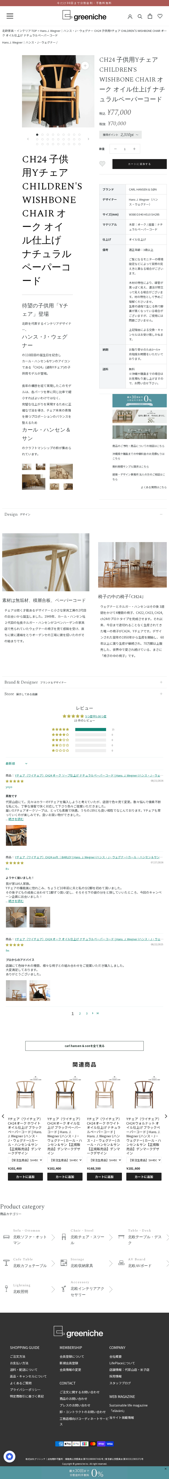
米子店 (144, 1369)
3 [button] (87, 1013)
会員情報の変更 (70, 1369)
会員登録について (72, 1356)
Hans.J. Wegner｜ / (29, 42)
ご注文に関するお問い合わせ (80, 1392)
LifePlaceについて (122, 1363)
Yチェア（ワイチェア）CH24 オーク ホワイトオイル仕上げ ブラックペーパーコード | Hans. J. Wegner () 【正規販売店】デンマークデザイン (25, 1136)
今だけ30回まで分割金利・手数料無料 (84, 3)
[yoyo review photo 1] (16, 835)
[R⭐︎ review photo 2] (39, 917)
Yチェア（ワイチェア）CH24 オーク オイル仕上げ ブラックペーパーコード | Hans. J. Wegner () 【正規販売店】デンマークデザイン (64, 1136)
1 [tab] (46, 588)
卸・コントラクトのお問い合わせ (83, 1412)
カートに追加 (25, 1176)
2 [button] (80, 1013)
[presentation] (3, 1116)
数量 (102, 149)
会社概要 (115, 1356)
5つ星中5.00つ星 (96, 716)
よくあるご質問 (20, 1383)
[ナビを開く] (10, 16)
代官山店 (131, 1369)
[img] (15, 781)
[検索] (140, 16)
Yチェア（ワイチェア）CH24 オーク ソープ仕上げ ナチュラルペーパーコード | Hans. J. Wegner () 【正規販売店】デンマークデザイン (84, 777)
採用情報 (115, 1376)
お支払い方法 (19, 1363)
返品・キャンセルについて (28, 1376)
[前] (28, 139)
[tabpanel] (45, 565)
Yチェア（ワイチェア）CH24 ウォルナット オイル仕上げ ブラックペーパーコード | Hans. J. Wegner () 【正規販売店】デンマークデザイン (143, 1136)
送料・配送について (24, 1369)
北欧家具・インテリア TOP (19, 31)
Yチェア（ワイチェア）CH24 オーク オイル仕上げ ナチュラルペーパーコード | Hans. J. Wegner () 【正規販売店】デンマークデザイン (84, 941)
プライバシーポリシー (25, 1389)
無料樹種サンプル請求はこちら (130, 466)
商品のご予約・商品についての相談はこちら (138, 446)
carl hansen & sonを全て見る (85, 1046)
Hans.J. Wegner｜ (67, 31)
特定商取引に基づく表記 (27, 1396)
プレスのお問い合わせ (75, 1405)
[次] (88, 139)
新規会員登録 (69, 1363)
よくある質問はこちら (154, 487)
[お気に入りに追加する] (103, 163)
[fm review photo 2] (39, 990)
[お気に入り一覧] (160, 16)
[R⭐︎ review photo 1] (16, 917)
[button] (61, 729)
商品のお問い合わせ (73, 1398)
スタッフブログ (120, 1383)
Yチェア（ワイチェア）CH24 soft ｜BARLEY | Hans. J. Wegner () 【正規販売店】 (83, 859)
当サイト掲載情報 (121, 1417)
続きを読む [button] (16, 819)
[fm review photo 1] (16, 990)
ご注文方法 (17, 1356)
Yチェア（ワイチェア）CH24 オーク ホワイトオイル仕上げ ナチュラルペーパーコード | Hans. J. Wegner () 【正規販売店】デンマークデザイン (104, 1136)
